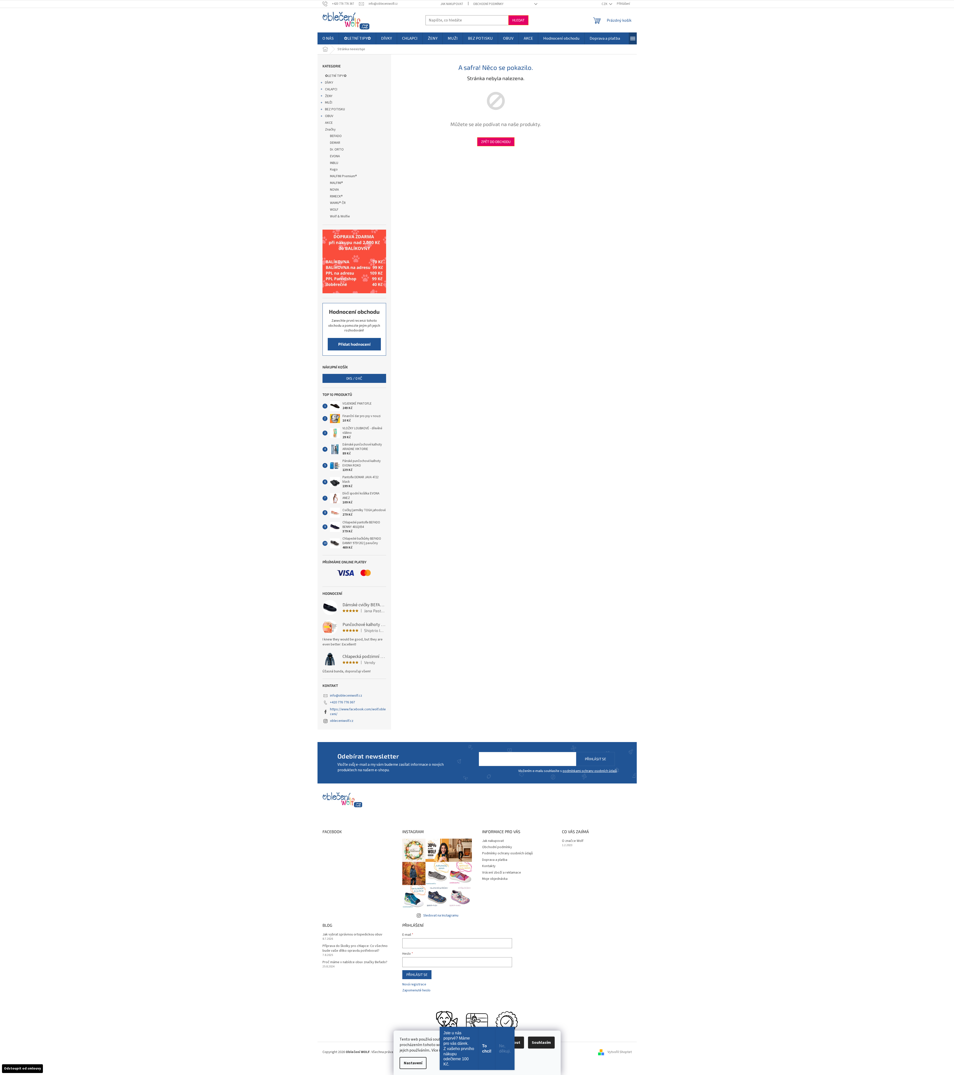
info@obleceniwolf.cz (346, 695)
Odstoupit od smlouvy (22, 1068)
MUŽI (328, 102)
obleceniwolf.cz (341, 720)
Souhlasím (541, 1042)
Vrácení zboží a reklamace (501, 872)
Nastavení (413, 1063)
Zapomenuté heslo (416, 990)
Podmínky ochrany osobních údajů (507, 853)
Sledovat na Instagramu (440, 915)
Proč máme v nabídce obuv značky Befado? (354, 962)
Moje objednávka (495, 878)
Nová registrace (414, 984)
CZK (605, 4)
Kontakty (489, 866)
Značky (330, 129)
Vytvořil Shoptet (620, 1052)
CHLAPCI (331, 89)
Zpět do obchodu (496, 142)
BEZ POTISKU (335, 109)
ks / (354, 378)
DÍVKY (329, 82)
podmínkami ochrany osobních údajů (590, 770)
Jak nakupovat (451, 4)
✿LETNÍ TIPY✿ (336, 75)
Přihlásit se (595, 759)
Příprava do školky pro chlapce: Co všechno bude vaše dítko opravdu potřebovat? (355, 948)
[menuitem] (328, 38)
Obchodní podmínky (488, 4)
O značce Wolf (572, 841)
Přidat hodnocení (354, 344)
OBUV (329, 116)
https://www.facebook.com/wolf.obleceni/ (358, 712)
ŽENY (328, 96)
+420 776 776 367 (342, 702)
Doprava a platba (494, 859)
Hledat (518, 20)
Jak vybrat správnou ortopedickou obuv (352, 934)
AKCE (329, 122)
